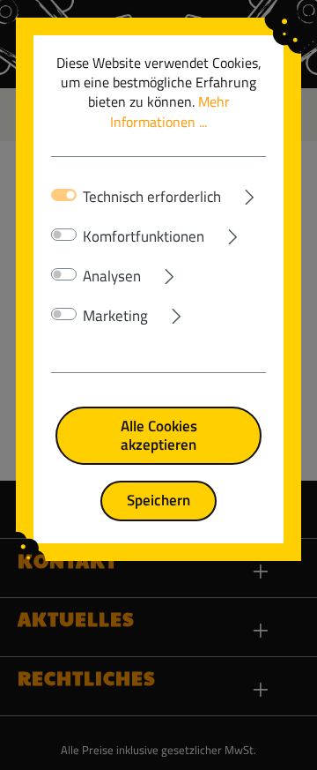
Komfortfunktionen (143, 236)
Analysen (112, 276)
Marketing (115, 315)
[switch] (64, 234)
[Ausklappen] (243, 193)
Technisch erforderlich (152, 196)
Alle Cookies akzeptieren (159, 435)
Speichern (158, 500)
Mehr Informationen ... (170, 111)
